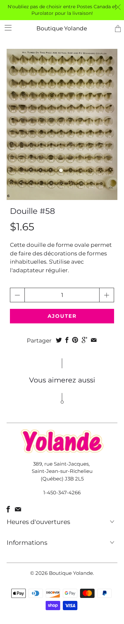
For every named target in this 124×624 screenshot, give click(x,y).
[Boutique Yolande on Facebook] (8, 509)
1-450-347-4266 (62, 492)
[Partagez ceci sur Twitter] (59, 340)
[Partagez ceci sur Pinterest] (75, 340)
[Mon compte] (6, 27)
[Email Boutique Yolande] (18, 509)
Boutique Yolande (61, 28)
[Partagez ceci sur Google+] (84, 340)
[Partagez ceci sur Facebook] (66, 340)
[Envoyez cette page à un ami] (94, 340)
